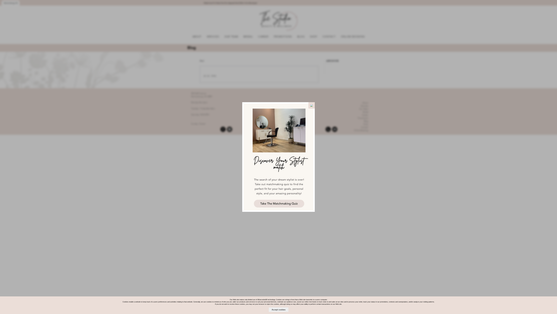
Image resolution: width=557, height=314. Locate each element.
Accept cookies (278, 309)
